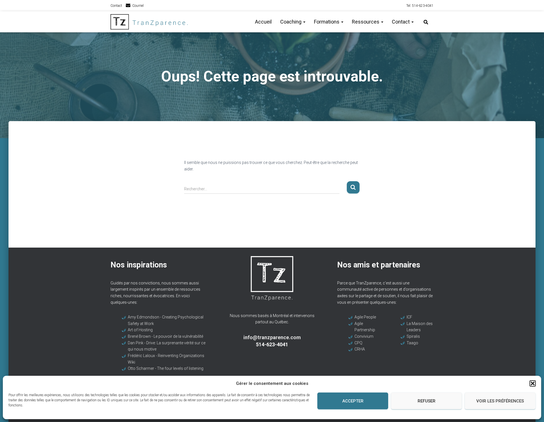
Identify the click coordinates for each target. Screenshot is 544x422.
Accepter (353, 401)
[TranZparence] (151, 21)
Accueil (263, 22)
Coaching (291, 22)
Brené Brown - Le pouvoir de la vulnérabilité (165, 336)
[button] (533, 383)
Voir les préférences (500, 401)
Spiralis (413, 336)
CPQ (358, 343)
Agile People (365, 317)
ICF (409, 317)
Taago (412, 343)
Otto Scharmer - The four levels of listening (165, 368)
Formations (327, 22)
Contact (116, 6)
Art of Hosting (140, 330)
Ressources (366, 22)
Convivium (363, 336)
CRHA (359, 349)
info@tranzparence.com (272, 337)
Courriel (138, 6)
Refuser (426, 401)
